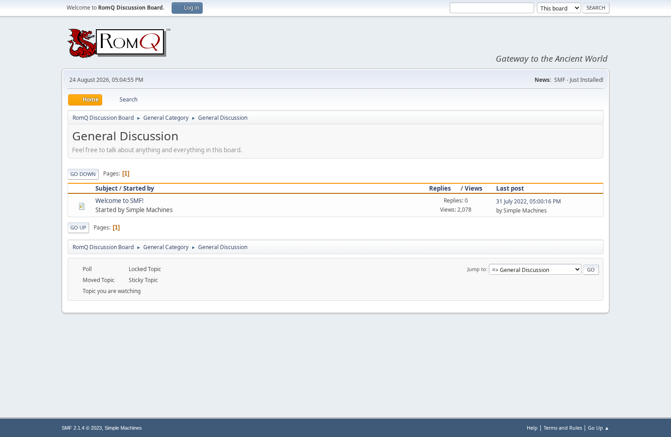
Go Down (83, 174)
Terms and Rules (563, 427)
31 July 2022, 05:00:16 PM (528, 201)
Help (532, 427)
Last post (510, 188)
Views (473, 188)
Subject (106, 188)
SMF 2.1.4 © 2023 (82, 428)
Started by (138, 188)
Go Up (78, 227)
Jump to (476, 269)
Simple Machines (123, 428)
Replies (440, 188)
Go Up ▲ (598, 427)
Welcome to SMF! (119, 201)
